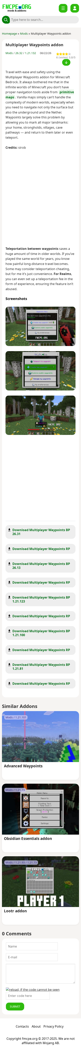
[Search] (6, 20)
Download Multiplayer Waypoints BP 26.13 (41, 566)
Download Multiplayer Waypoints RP (41, 549)
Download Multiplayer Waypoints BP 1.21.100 (41, 633)
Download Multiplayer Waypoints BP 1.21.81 (41, 667)
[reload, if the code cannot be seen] (33, 989)
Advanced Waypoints (23, 766)
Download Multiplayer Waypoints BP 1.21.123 (41, 599)
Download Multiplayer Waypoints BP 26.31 (41, 532)
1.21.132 (30, 53)
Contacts (22, 1026)
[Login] (74, 8)
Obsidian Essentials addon (28, 839)
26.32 (18, 53)
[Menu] (63, 8)
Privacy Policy (53, 1026)
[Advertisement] (40, 198)
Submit (15, 1006)
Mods (24, 33)
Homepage (9, 33)
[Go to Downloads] (66, 62)
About (36, 1026)
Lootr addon (15, 911)
